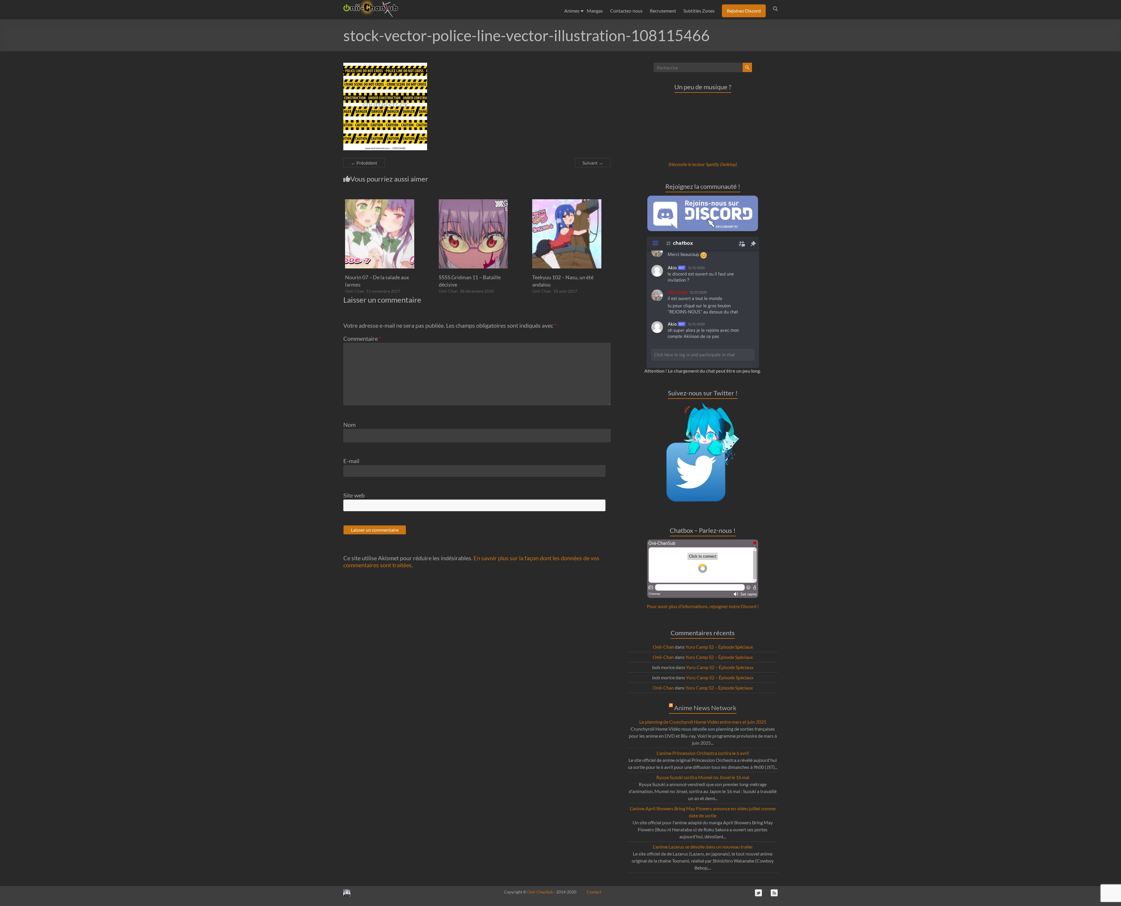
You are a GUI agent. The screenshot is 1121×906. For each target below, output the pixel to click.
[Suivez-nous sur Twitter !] (702, 405)
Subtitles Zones (699, 10)
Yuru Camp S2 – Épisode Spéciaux (719, 647)
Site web (354, 495)
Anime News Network (705, 708)
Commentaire (362, 338)
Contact (594, 891)
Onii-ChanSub (540, 891)
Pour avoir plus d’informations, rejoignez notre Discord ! (703, 606)
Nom (349, 424)
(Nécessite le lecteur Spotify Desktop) (703, 164)
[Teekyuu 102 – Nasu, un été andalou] (566, 202)
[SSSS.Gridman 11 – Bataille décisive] (473, 202)
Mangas (595, 10)
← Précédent (364, 162)
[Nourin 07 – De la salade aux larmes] (379, 202)
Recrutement (663, 10)
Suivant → (592, 162)
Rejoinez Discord (744, 10)
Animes (571, 10)
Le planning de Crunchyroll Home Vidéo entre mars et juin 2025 (702, 722)
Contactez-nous (626, 10)
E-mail (351, 460)
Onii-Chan (354, 291)
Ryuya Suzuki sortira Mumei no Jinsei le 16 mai (702, 777)
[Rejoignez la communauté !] (702, 198)
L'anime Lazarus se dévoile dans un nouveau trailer (703, 846)
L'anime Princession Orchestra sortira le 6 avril (703, 753)
